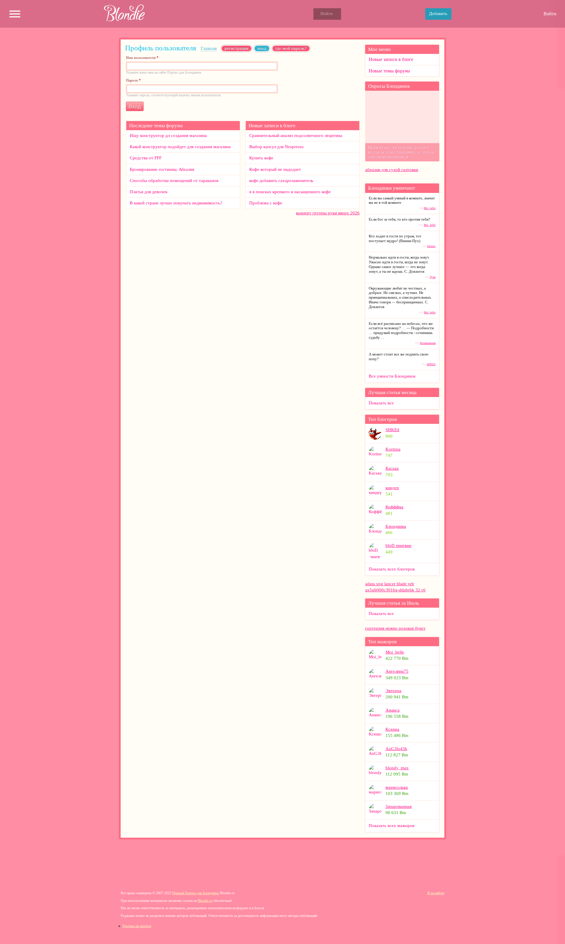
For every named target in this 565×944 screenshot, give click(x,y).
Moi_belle (430, 208)
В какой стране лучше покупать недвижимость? (176, 203)
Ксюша (392, 729)
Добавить (438, 13)
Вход (263, 48)
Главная (209, 48)
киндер (392, 487)
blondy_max (397, 768)
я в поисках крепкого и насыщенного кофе (290, 191)
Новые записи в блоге (272, 125)
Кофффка (394, 507)
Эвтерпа (393, 690)
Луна (433, 277)
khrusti (431, 246)
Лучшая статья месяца (392, 392)
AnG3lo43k (396, 748)
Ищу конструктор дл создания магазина (168, 135)
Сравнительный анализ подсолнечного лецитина (295, 135)
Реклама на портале (136, 926)
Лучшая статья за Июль (393, 603)
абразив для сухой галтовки (391, 169)
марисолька (396, 787)
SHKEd (431, 364)
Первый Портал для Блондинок (195, 893)
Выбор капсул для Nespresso (276, 146)
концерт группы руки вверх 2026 (328, 213)
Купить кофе (261, 158)
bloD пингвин (398, 545)
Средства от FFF (146, 158)
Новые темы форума (389, 70)
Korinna (393, 449)
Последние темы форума (156, 125)
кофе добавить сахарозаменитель (281, 180)
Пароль (133, 80)
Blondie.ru (205, 901)
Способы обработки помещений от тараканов (174, 180)
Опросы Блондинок (389, 86)
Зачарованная (398, 806)
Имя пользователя (142, 58)
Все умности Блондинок (392, 376)
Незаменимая (428, 343)
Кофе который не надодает (275, 169)
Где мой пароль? (291, 48)
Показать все (381, 403)
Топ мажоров (382, 641)
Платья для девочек (148, 191)
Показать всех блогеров (392, 569)
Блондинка (395, 526)
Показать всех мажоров (391, 825)
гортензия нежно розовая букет (395, 628)
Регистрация (236, 48)
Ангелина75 (396, 671)
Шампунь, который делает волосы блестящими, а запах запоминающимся (401, 152)
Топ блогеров (382, 419)
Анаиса (392, 710)
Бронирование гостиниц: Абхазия (162, 169)
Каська (392, 468)
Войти (550, 13)
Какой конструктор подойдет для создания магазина (180, 146)
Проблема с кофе (265, 203)
